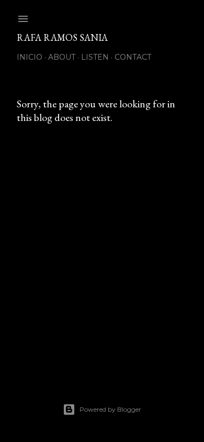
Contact (133, 57)
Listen (95, 57)
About (61, 57)
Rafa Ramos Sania (62, 37)
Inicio (29, 57)
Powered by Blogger (110, 409)
